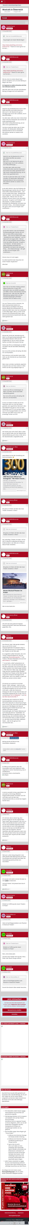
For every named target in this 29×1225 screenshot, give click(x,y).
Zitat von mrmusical (11, 529)
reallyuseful (18, 749)
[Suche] (18, 2)
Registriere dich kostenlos (18, 1004)
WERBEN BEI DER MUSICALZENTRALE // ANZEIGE (12, 1179)
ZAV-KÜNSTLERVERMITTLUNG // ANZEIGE (13, 1023)
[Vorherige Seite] (6, 1223)
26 (19, 1223)
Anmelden (14, 1014)
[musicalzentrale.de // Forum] (3, 2)
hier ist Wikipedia (15, 695)
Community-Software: (14, 1220)
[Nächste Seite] (22, 1223)
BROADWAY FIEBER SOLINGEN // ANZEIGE (13, 1056)
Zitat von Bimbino (10, 386)
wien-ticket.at (6, 660)
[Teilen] (26, 22)
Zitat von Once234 (11, 283)
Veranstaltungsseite (14, 657)
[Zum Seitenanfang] (26, 1222)
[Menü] (27, 2)
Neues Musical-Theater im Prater (12, 591)
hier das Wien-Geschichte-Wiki (14, 695)
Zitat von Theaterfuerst (12, 67)
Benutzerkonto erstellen (14, 1010)
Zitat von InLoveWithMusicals (14, 36)
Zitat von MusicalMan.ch (12, 977)
